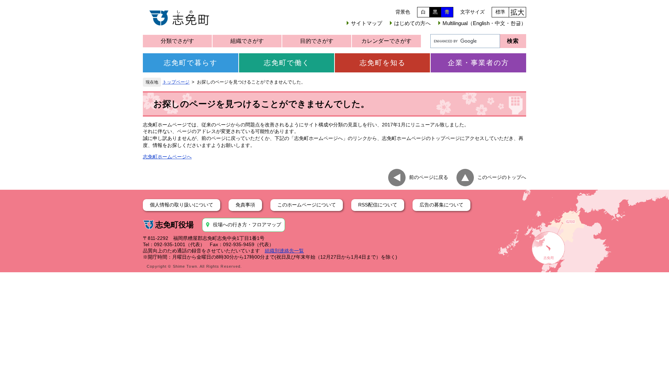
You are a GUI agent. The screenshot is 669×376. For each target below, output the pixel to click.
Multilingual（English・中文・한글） (484, 23)
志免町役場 (174, 224)
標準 (500, 12)
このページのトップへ (501, 177)
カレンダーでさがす (386, 41)
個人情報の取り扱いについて (181, 204)
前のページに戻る (428, 177)
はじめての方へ (412, 23)
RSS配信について (377, 204)
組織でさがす (247, 41)
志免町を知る (383, 62)
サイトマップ (366, 23)
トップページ (176, 82)
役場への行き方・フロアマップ (247, 224)
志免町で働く (287, 62)
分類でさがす (177, 41)
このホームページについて (306, 204)
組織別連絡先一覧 (284, 250)
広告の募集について (441, 204)
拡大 (517, 12)
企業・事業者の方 (478, 62)
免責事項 (245, 204)
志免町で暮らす (190, 62)
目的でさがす (316, 41)
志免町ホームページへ (167, 156)
